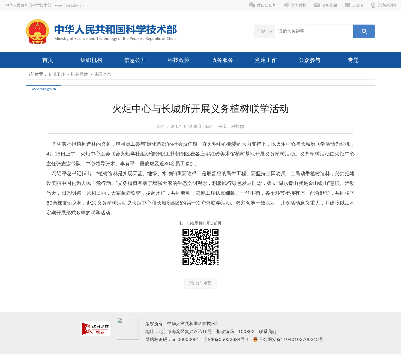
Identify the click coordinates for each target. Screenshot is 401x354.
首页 (47, 60)
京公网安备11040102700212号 (291, 339)
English (358, 5)
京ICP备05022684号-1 (226, 339)
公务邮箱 (329, 5)
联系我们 (267, 331)
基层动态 (102, 74)
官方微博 (299, 5)
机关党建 (79, 74)
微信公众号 (266, 5)
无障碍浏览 (387, 5)
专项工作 (56, 74)
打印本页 (203, 283)
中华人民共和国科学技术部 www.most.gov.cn (44, 5)
